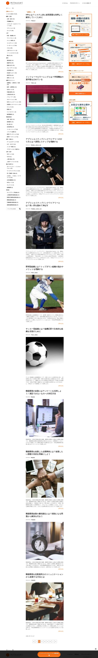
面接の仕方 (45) (11, 65)
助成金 (7, 190)
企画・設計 (8, 151)
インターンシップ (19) (12, 129)
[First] (34, 641)
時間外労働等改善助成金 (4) (13, 197)
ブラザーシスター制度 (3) (13, 149)
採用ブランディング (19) (13, 134)
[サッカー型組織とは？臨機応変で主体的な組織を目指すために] (45, 356)
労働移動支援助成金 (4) (12, 202)
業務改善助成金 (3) (11, 200)
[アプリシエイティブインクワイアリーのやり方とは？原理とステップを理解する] (45, 166)
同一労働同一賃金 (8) (12, 173)
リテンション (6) (11, 28)
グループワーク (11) (12, 68)
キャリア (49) (10, 30)
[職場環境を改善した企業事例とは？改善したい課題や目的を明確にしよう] (45, 479)
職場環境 (33, 457)
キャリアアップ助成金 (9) (13, 192)
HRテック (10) (10, 154)
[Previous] (36, 641)
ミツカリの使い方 (86, 3)
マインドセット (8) (11, 38)
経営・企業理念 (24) (12, 87)
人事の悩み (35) (11, 159)
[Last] (56, 641)
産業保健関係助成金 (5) (12, 205)
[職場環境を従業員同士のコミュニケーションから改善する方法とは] (45, 601)
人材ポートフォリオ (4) (12, 161)
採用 (7, 58)
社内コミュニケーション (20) (14, 102)
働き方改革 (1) (9, 164)
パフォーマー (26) (11, 97)
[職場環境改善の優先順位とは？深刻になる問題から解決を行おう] (45, 541)
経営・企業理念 (35, 272)
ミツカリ (64, 3)
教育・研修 (34, 82)
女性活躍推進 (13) (11, 180)
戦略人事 (33, 20)
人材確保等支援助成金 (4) (13, 195)
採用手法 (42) (10, 75)
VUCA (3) (9, 156)
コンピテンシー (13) (12, 43)
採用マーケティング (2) (12, 136)
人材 (7, 33)
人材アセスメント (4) (12, 50)
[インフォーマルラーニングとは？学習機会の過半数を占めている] (45, 104)
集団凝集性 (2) (10, 114)
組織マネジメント (10, 80)
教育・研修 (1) (9, 139)
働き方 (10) (9, 55)
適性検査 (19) (10, 60)
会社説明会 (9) (10, 126)
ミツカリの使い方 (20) (11, 14)
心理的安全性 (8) (11, 94)
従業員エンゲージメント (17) (14, 104)
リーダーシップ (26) (12, 45)
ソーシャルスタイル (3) (12, 53)
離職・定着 (8, 16)
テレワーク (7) (10, 185)
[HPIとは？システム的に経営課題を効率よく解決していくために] (45, 42)
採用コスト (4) (10, 77)
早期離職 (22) (10, 21)
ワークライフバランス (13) (13, 170)
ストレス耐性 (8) (11, 40)
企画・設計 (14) (11, 119)
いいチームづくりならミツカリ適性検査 (49, 653)
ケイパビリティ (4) (11, 112)
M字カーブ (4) (10, 182)
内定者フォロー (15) (12, 72)
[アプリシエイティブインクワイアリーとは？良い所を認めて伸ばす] (45, 230)
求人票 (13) (9, 124)
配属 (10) (9, 109)
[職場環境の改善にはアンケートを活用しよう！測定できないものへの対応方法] (45, 418)
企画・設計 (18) (11, 19)
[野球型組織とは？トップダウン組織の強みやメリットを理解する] (45, 294)
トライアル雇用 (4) (11, 131)
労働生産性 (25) (11, 92)
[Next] (53, 641)
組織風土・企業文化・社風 (36, 208)
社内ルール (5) (10, 89)
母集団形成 (8, 117)
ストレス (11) (10, 107)
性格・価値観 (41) (11, 35)
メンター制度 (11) (11, 146)
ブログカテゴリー (74, 3)
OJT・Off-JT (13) (11, 144)
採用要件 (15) (10, 121)
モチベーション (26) (12, 99)
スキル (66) (9, 48)
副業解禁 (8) (10, 187)
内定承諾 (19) (10, 70)
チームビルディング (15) (13, 141)
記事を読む (61, 71)
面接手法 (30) (10, 63)
